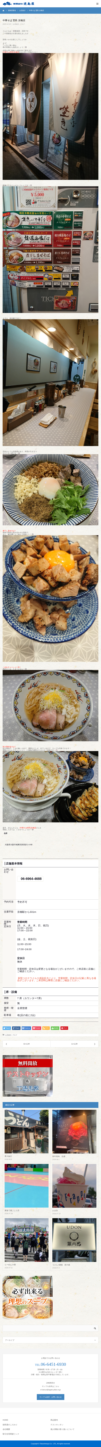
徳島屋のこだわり (10, 1425)
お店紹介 (16, 24)
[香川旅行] (27, 1131)
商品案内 (54, 1420)
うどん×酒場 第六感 (61, 1265)
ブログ (22, 24)
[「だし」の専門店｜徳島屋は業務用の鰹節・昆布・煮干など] (18, 4)
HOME (5, 1420)
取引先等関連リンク (11, 1434)
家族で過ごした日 (12, 1210)
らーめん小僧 (10, 1265)
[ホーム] (3, 10)
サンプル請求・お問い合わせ (50, 1397)
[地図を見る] (50, 837)
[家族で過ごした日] (27, 1186)
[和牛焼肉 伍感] (74, 1131)
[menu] (97, 3)
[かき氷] (74, 1186)
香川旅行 (8, 1156)
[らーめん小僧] (27, 1240)
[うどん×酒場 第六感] (74, 1240)
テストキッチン (56, 1425)
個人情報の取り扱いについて (62, 1429)
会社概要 (6, 1429)
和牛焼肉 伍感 (58, 1156)
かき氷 (55, 1211)
